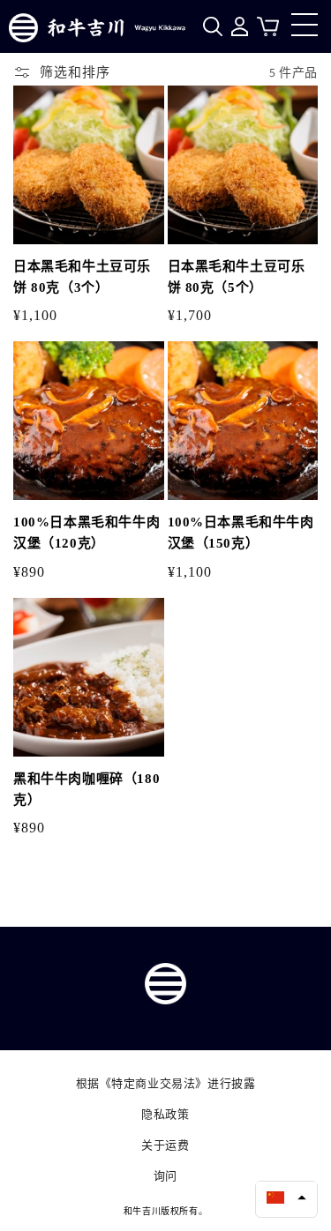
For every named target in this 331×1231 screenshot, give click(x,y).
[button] (286, 1197)
